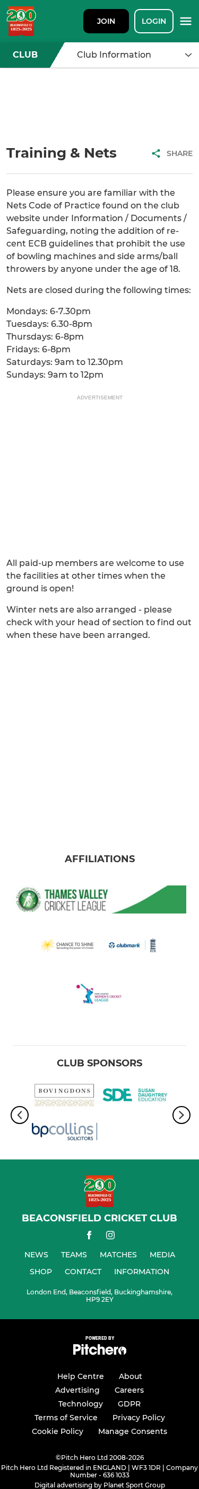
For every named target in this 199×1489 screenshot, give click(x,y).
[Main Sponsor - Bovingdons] (64, 1096)
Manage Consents (132, 1431)
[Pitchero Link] (99, 1352)
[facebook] (89, 1237)
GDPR (129, 1404)
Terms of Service (66, 1417)
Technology (80, 1404)
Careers (129, 1390)
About (130, 1376)
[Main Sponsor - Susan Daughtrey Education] (135, 1096)
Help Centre (80, 1376)
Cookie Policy (57, 1431)
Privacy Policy (139, 1417)
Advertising (77, 1390)
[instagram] (110, 1237)
